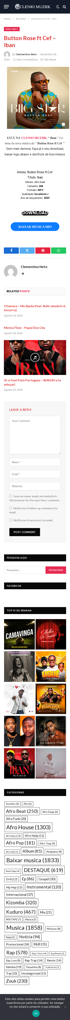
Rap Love (13, 960)
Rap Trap (34, 960)
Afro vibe (12, 851)
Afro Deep (50, 811)
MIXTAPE (13, 919)
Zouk (17, 981)
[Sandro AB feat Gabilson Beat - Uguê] (51, 667)
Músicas (53, 928)
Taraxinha (33, 967)
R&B (40, 944)
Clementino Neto (26, 54)
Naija (10, 937)
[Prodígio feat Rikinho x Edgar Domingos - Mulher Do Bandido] (51, 635)
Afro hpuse (13, 835)
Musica (24, 927)
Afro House (28, 827)
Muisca (30, 919)
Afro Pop (20, 842)
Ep (28, 878)
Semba (13, 967)
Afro (28, 803)
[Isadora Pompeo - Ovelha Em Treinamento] (19, 667)
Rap (17, 952)
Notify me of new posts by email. (33, 520)
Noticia (29, 936)
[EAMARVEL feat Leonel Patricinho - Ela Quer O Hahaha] (51, 699)
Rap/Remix (57, 953)
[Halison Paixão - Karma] (19, 699)
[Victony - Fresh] (51, 764)
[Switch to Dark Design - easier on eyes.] (57, 7)
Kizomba (21, 902)
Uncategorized (33, 973)
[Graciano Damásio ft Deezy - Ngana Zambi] (19, 731)
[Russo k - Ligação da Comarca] (51, 731)
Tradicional (52, 967)
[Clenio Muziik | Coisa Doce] (33, 6)
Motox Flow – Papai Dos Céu (24, 327)
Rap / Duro (39, 953)
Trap (11, 973)
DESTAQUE (43, 870)
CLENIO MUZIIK (33, 138)
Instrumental (44, 886)
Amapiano (54, 851)
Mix (46, 912)
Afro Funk (16, 819)
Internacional (19, 894)
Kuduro (21, 912)
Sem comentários (27, 59)
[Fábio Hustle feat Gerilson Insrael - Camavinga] (19, 635)
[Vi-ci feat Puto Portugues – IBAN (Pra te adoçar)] (35, 357)
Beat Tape (12, 871)
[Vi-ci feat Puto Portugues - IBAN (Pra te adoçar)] (19, 764)
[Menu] (6, 6)
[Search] (64, 6)
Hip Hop (14, 887)
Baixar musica (32, 860)
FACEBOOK (14, 586)
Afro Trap (47, 843)
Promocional (17, 944)
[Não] (65, 1007)
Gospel (47, 879)
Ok (36, 1013)
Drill (11, 879)
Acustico (12, 803)
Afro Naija (34, 835)
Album (32, 851)
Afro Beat (11, 29)
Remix (54, 960)
